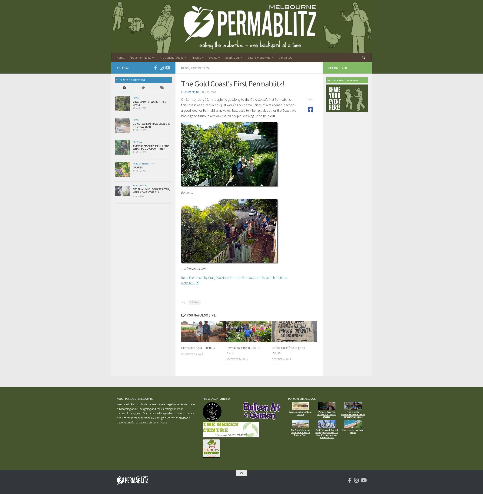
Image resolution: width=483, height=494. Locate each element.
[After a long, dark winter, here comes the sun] (122, 191)
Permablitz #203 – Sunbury (198, 348)
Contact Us (285, 57)
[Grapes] (122, 169)
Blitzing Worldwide (259, 57)
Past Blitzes (200, 68)
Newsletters (140, 185)
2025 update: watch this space (149, 103)
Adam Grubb (192, 92)
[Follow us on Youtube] (167, 67)
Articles (196, 57)
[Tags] (162, 88)
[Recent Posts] (124, 88)
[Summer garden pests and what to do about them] (122, 147)
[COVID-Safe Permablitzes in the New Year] (122, 125)
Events (213, 57)
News (185, 68)
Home (120, 57)
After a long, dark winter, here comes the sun (151, 190)
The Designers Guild (171, 57)
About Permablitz (140, 57)
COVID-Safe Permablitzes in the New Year (151, 125)
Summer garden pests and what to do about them (151, 147)
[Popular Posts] (143, 88)
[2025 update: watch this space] (122, 103)
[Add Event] (347, 111)
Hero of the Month (143, 163)
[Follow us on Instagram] (161, 67)
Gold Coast (194, 302)
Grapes (138, 167)
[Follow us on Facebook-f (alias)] (155, 67)
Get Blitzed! (232, 57)
